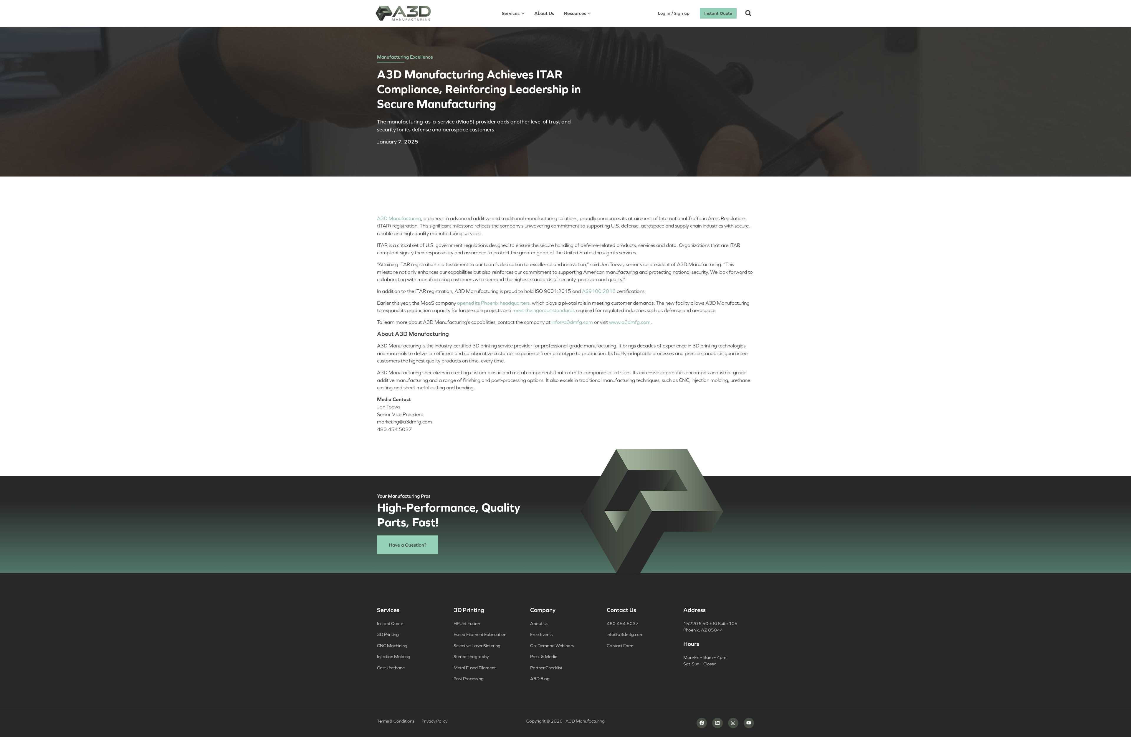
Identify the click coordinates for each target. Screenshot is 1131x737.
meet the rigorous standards (543, 310)
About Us (544, 13)
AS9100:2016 (599, 291)
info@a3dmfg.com (572, 322)
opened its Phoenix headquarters (493, 303)
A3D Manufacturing (399, 218)
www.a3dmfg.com (630, 322)
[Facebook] (702, 723)
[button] (748, 13)
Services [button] (511, 13)
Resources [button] (575, 13)
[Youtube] (749, 723)
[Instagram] (733, 723)
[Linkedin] (717, 723)
